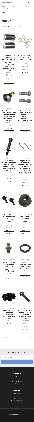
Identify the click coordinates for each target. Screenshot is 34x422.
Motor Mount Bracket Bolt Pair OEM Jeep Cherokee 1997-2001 (9, 218)
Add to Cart (9, 82)
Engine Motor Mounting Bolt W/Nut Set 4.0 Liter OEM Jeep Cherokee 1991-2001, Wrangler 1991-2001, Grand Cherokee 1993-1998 (25, 167)
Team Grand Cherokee (17, 400)
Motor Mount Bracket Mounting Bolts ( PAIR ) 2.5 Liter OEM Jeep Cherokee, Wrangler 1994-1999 (25, 115)
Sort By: (5, 26)
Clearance (17, 403)
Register (20, 381)
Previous (3, 420)
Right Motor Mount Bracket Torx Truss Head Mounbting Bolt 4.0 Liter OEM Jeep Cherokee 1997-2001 (9, 115)
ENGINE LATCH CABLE (8, 16)
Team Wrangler (17, 396)
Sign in (13, 381)
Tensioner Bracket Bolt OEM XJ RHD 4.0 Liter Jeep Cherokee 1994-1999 (25, 314)
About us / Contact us (17, 379)
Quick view (9, 78)
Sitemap (17, 384)
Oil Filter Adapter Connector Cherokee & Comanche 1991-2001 (9, 314)
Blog (17, 376)
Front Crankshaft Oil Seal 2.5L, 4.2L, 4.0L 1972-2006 (25, 266)
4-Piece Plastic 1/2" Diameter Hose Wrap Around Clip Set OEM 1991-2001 (25, 58)
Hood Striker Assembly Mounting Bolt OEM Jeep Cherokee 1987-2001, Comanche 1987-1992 (9, 165)
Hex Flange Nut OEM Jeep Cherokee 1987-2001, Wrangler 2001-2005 (25, 218)
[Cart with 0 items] (28, 2)
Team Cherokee (17, 393)
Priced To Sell (17, 398)
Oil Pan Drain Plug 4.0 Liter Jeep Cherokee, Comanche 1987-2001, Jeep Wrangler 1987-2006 (9, 268)
